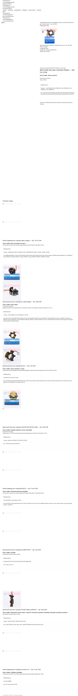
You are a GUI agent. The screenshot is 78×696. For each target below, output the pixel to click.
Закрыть (3, 22)
